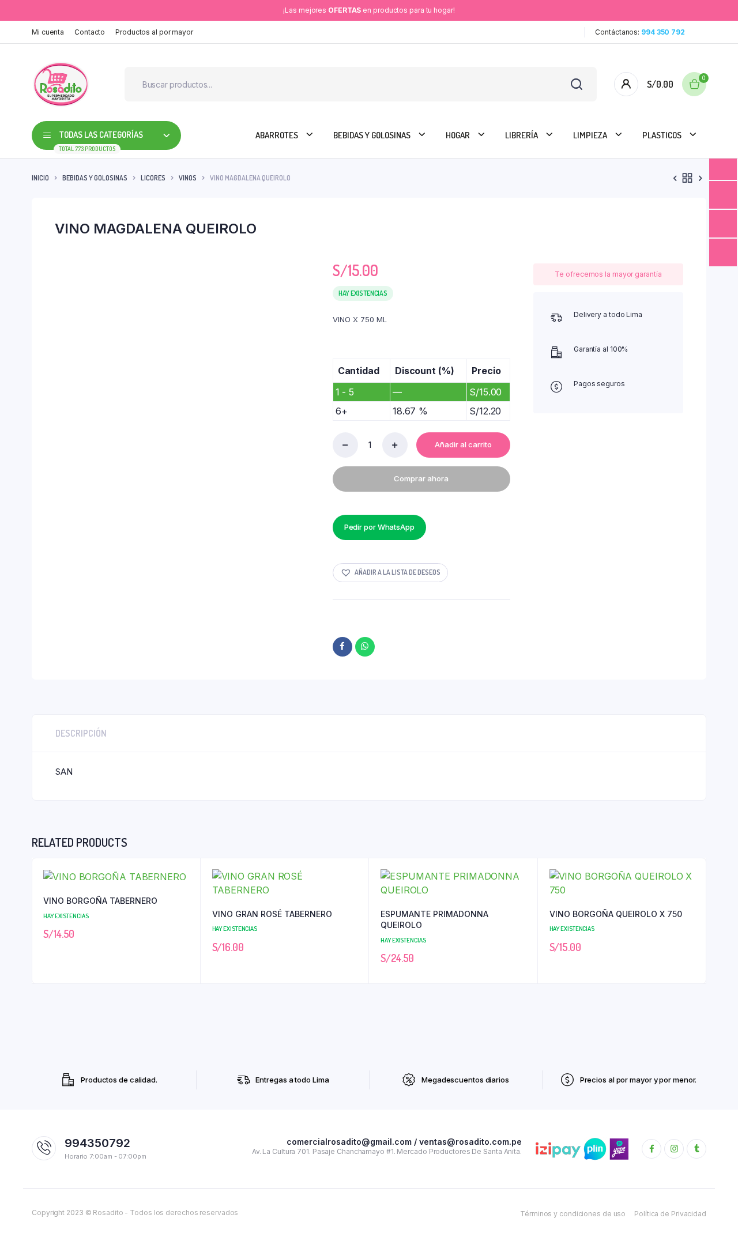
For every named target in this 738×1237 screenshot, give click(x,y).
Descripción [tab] (81, 733)
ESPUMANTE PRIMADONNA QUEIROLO (434, 919)
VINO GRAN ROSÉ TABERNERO (272, 914)
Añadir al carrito (463, 444)
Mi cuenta (48, 32)
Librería (521, 135)
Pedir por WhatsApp (379, 526)
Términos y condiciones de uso (573, 1213)
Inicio (40, 178)
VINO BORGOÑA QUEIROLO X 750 (615, 914)
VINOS (188, 178)
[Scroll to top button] (712, 1211)
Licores (153, 178)
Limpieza (590, 135)
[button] (390, 572)
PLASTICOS (661, 135)
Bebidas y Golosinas (372, 135)
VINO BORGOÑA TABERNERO (100, 901)
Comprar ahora (421, 478)
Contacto (89, 32)
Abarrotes (276, 135)
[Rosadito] (61, 84)
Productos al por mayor (154, 32)
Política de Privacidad (670, 1213)
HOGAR (458, 135)
